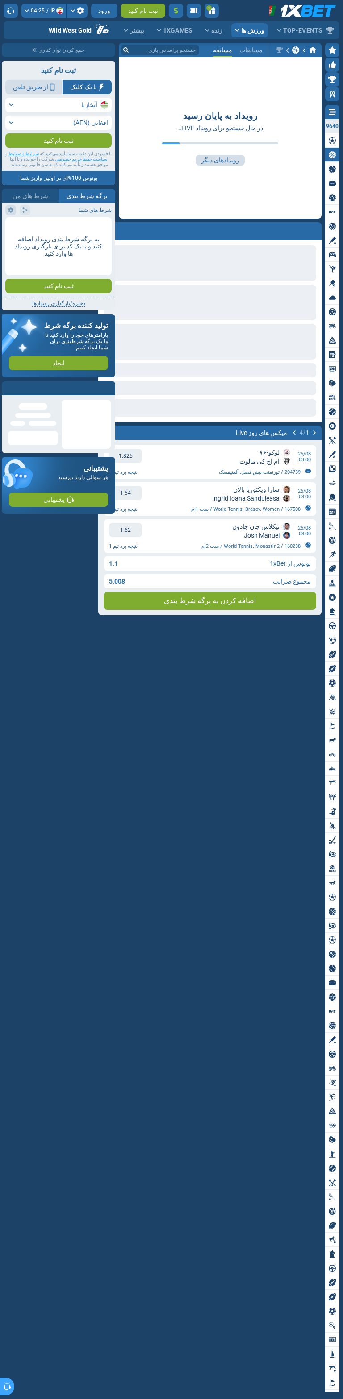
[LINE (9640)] (312, 50)
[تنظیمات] (77, 11)
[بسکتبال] (295, 50)
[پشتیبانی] (11, 11)
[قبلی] (314, 432)
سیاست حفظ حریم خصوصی (81, 159)
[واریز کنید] (176, 11)
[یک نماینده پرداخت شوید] (194, 11)
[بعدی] (294, 432)
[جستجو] (126, 50)
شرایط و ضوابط (23, 153)
